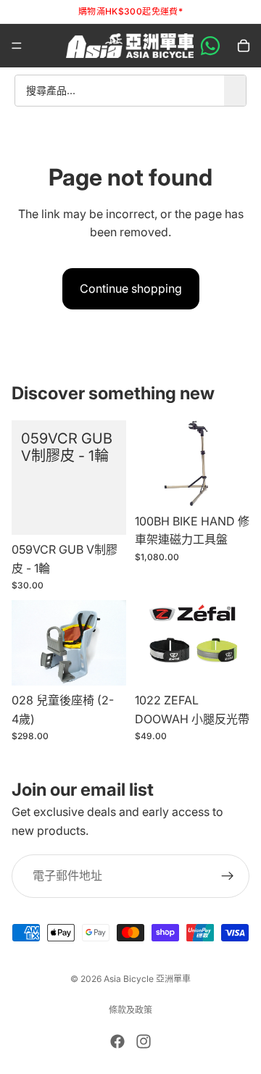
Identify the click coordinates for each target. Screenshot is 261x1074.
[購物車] (244, 46)
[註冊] (227, 877)
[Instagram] (143, 1041)
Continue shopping (131, 288)
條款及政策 (130, 1009)
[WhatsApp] (210, 46)
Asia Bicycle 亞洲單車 (147, 978)
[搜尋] (235, 90)
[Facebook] (117, 1041)
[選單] (16, 45)
